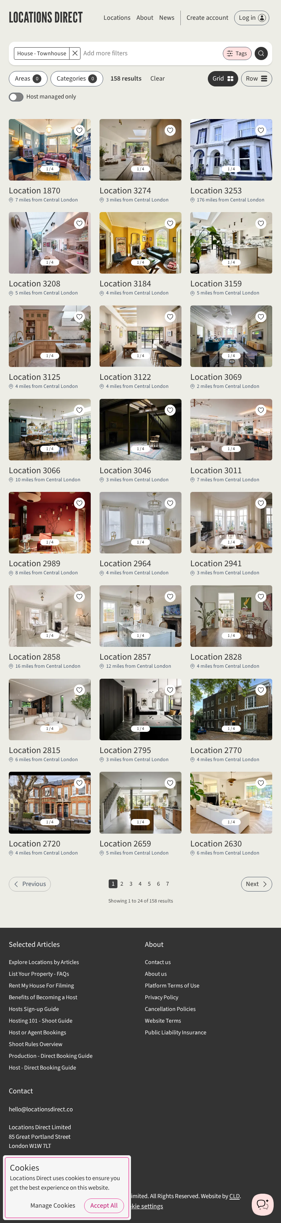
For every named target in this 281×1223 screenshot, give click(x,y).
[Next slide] (79, 169)
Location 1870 (34, 191)
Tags (241, 53)
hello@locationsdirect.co (41, 1109)
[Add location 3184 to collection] (170, 223)
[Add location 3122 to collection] (170, 316)
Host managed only (51, 96)
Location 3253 (216, 191)
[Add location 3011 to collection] (260, 410)
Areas (26, 78)
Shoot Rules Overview (36, 1044)
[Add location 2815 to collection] (79, 690)
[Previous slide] (20, 169)
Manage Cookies (52, 1205)
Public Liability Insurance (175, 1033)
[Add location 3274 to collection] (170, 130)
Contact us (158, 962)
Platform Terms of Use (172, 986)
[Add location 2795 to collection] (170, 690)
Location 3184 (125, 284)
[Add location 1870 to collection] (79, 130)
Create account (207, 17)
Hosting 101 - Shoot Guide (40, 1021)
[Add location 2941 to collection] (260, 503)
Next (252, 884)
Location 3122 (125, 377)
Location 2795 (125, 750)
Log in (247, 17)
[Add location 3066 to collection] (79, 410)
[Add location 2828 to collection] (260, 596)
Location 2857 (125, 657)
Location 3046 (125, 471)
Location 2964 (125, 564)
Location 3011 (216, 471)
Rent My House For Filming (41, 986)
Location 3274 (125, 191)
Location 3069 (216, 377)
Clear (157, 78)
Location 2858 (34, 657)
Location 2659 (125, 844)
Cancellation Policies (170, 1009)
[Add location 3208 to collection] (79, 223)
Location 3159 (216, 284)
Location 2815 (34, 750)
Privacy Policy (161, 997)
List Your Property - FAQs (39, 974)
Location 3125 (34, 377)
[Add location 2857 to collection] (170, 596)
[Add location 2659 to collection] (170, 783)
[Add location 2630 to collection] (260, 783)
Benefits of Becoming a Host (43, 997)
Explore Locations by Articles (44, 962)
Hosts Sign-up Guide (34, 1009)
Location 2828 (216, 657)
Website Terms (163, 1021)
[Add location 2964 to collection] (170, 503)
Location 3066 (34, 471)
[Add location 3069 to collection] (260, 316)
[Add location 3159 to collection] (260, 223)
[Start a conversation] (263, 1205)
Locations (117, 17)
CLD (234, 1196)
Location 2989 (34, 564)
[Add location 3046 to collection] (170, 410)
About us (156, 974)
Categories (75, 78)
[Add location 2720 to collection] (79, 783)
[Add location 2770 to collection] (260, 690)
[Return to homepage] (46, 18)
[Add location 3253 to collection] (260, 130)
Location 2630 (216, 844)
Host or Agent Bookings (37, 1033)
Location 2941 (216, 564)
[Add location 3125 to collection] (79, 316)
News (167, 17)
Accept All (104, 1205)
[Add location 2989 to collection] (79, 503)
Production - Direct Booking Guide (51, 1056)
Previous (34, 884)
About (144, 17)
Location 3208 (34, 284)
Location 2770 (216, 750)
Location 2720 (34, 844)
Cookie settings (142, 1206)
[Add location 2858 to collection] (79, 596)
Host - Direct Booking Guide (42, 1068)
